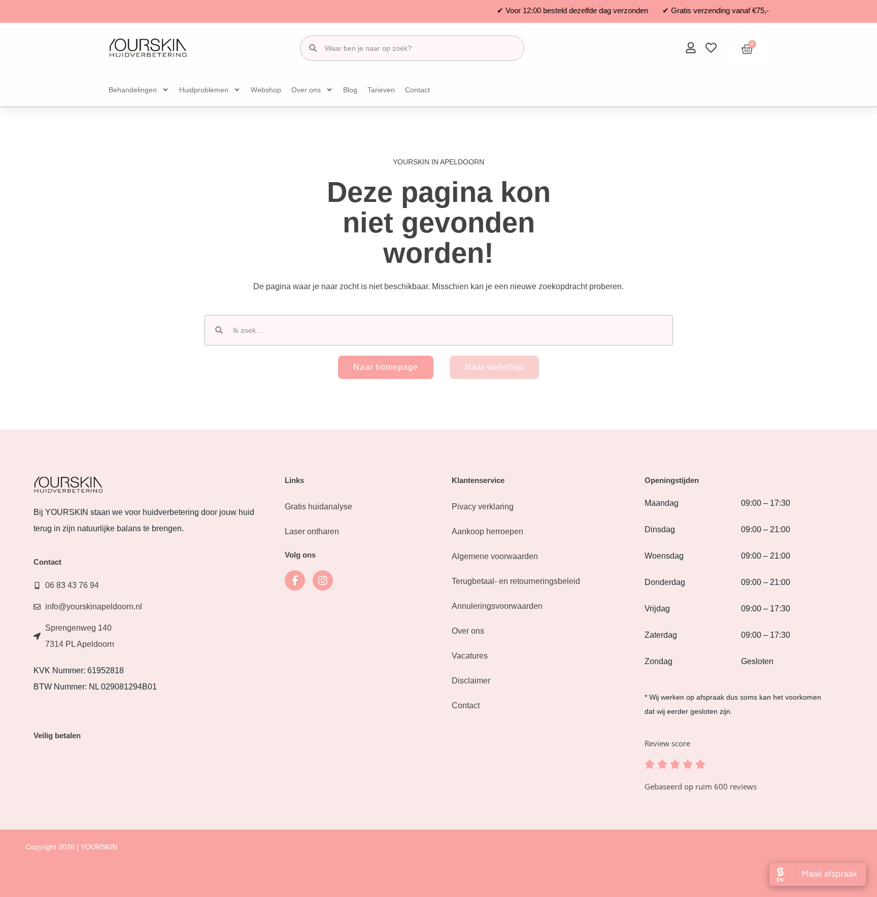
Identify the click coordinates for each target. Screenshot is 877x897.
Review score (667, 743)
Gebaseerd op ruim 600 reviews (701, 786)
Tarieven (381, 90)
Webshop (266, 90)
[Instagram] (323, 580)
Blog (350, 90)
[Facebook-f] (295, 580)
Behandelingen (133, 90)
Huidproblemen (203, 90)
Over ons (306, 90)
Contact (417, 90)
